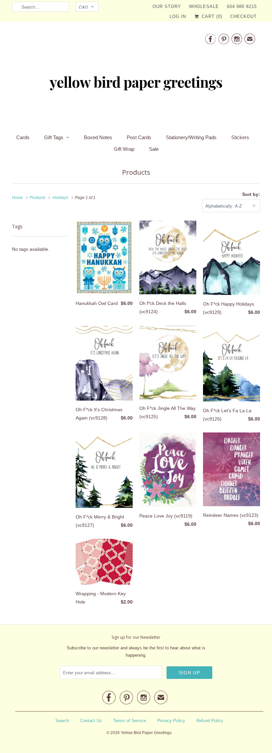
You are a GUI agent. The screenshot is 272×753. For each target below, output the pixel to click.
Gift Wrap (124, 149)
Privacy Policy (171, 720)
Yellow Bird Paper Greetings (146, 732)
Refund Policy (209, 720)
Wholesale (204, 6)
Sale (154, 149)
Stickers (240, 137)
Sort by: (251, 194)
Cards (23, 137)
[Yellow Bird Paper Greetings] (136, 76)
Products (136, 172)
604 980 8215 (242, 6)
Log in (178, 16)
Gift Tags (53, 137)
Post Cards (139, 137)
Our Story (167, 6)
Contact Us (91, 720)
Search (62, 720)
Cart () (211, 16)
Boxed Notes (98, 137)
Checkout (243, 16)
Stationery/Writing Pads (191, 137)
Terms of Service (129, 720)
